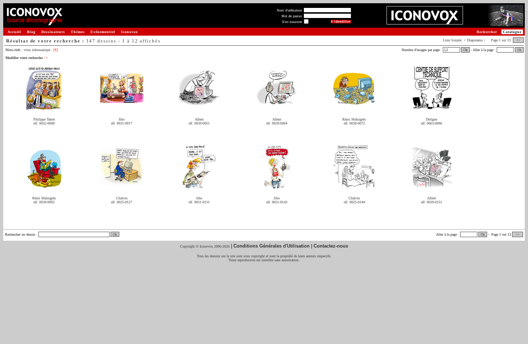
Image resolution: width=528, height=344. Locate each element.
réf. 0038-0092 (44, 202)
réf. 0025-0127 (121, 202)
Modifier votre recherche (26, 58)
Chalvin (122, 198)
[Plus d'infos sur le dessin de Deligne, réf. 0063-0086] (431, 107)
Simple (456, 40)
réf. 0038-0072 (354, 123)
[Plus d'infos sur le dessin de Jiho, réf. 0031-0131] (199, 186)
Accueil (14, 32)
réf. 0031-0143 (276, 202)
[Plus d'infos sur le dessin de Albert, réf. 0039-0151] (431, 186)
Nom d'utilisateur (289, 10)
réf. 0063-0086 (431, 123)
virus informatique (37, 50)
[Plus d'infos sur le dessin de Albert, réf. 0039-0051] (199, 107)
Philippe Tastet (44, 119)
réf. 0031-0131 (199, 202)
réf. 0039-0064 (276, 123)
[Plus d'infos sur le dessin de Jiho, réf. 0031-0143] (276, 186)
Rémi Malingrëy (354, 119)
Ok (465, 50)
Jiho (122, 119)
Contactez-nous (331, 246)
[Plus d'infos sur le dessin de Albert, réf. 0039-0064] (276, 107)
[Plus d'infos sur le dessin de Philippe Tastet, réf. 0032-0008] (44, 107)
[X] (55, 50)
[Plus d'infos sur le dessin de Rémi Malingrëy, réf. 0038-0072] (354, 107)
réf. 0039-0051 (199, 123)
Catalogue (512, 32)
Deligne (431, 119)
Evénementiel (103, 32)
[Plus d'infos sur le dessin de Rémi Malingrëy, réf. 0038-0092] (44, 186)
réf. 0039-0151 (431, 202)
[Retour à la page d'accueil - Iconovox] (34, 22)
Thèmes (78, 32)
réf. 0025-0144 (354, 202)
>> (518, 40)
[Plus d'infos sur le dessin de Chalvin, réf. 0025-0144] (354, 186)
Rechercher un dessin (20, 234)
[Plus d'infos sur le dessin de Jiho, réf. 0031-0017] (121, 107)
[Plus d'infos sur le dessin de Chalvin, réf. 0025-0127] (121, 186)
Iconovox (129, 32)
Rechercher (487, 32)
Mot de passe (292, 16)
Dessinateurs (53, 32)
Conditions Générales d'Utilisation (271, 246)
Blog (31, 32)
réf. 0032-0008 (44, 123)
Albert (199, 119)
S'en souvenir (292, 22)
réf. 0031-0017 (121, 123)
